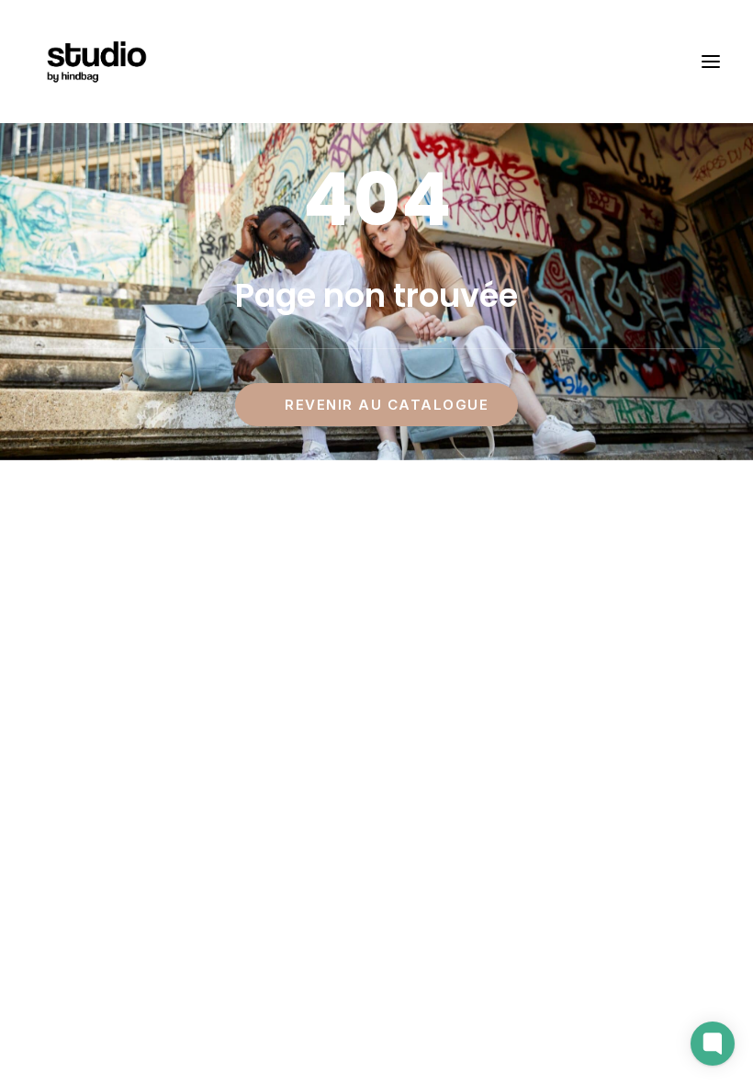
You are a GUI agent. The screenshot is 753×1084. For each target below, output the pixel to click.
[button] (711, 61)
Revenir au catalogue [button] (387, 404)
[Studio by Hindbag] (96, 61)
